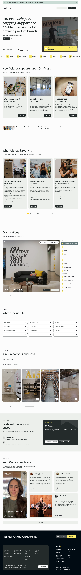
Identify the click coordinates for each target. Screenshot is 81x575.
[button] (16, 8)
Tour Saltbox (71, 536)
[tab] (69, 243)
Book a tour (72, 7)
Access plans (6, 550)
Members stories (28, 556)
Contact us (37, 554)
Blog (26, 554)
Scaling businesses (17, 553)
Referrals (26, 559)
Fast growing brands (18, 551)
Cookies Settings (66, 567)
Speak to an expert (62, 7)
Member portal (50, 7)
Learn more (55, 289)
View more (40, 522)
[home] (7, 8)
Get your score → (40, 2)
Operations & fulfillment (8, 554)
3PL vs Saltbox (27, 550)
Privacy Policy (58, 567)
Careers (36, 553)
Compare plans (43, 566)
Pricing (30, 7)
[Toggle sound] (24, 473)
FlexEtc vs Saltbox (28, 551)
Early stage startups (17, 550)
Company (37, 550)
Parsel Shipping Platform (8, 556)
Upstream (44, 7)
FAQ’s (36, 551)
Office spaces (6, 553)
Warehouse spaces (7, 551)
